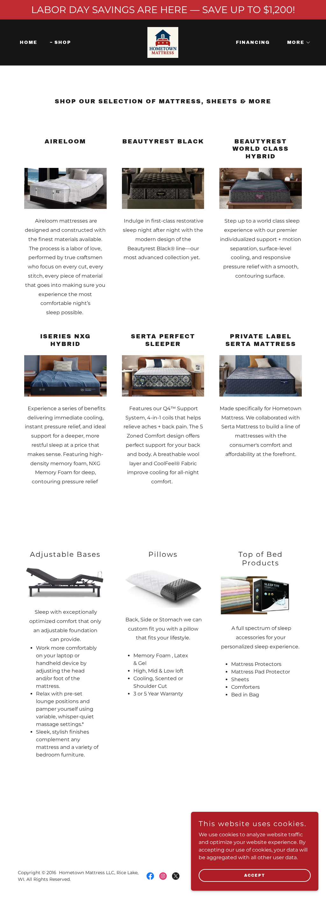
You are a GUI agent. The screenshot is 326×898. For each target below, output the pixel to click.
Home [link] (28, 42)
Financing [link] (253, 42)
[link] (162, 42)
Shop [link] (62, 42)
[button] (297, 42)
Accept (254, 875)
